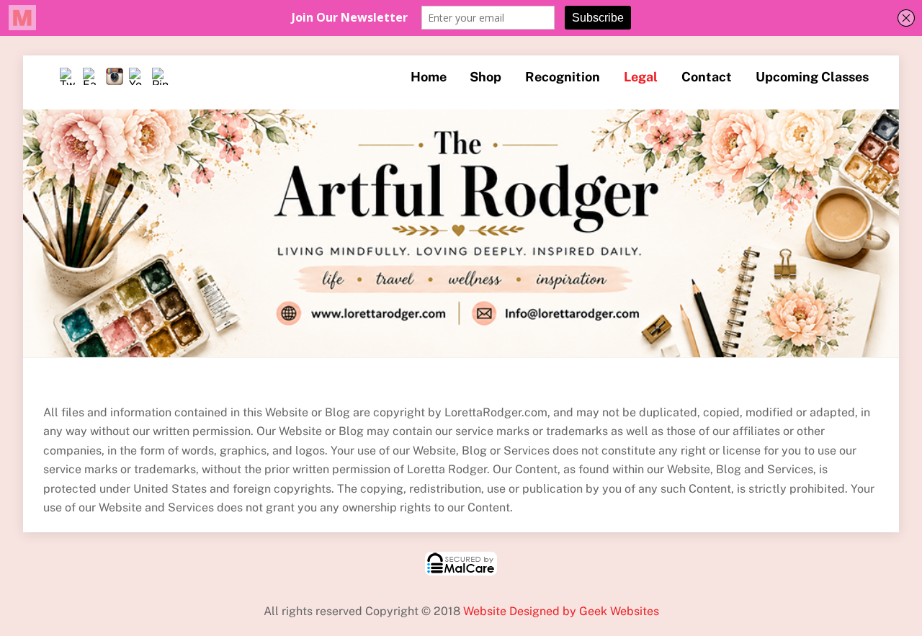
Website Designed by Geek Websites (561, 611)
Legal (641, 76)
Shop (485, 76)
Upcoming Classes (812, 76)
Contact (706, 76)
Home (429, 76)
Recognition (562, 76)
